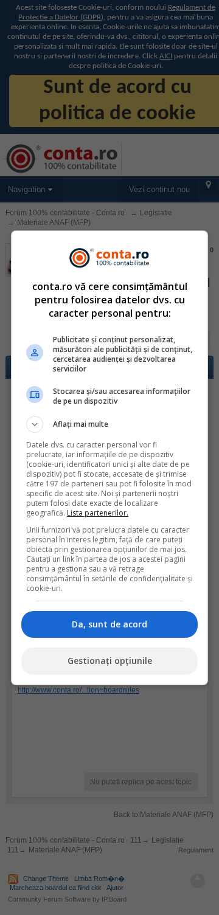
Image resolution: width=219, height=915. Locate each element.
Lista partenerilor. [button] (97, 513)
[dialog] (109, 457)
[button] (109, 424)
